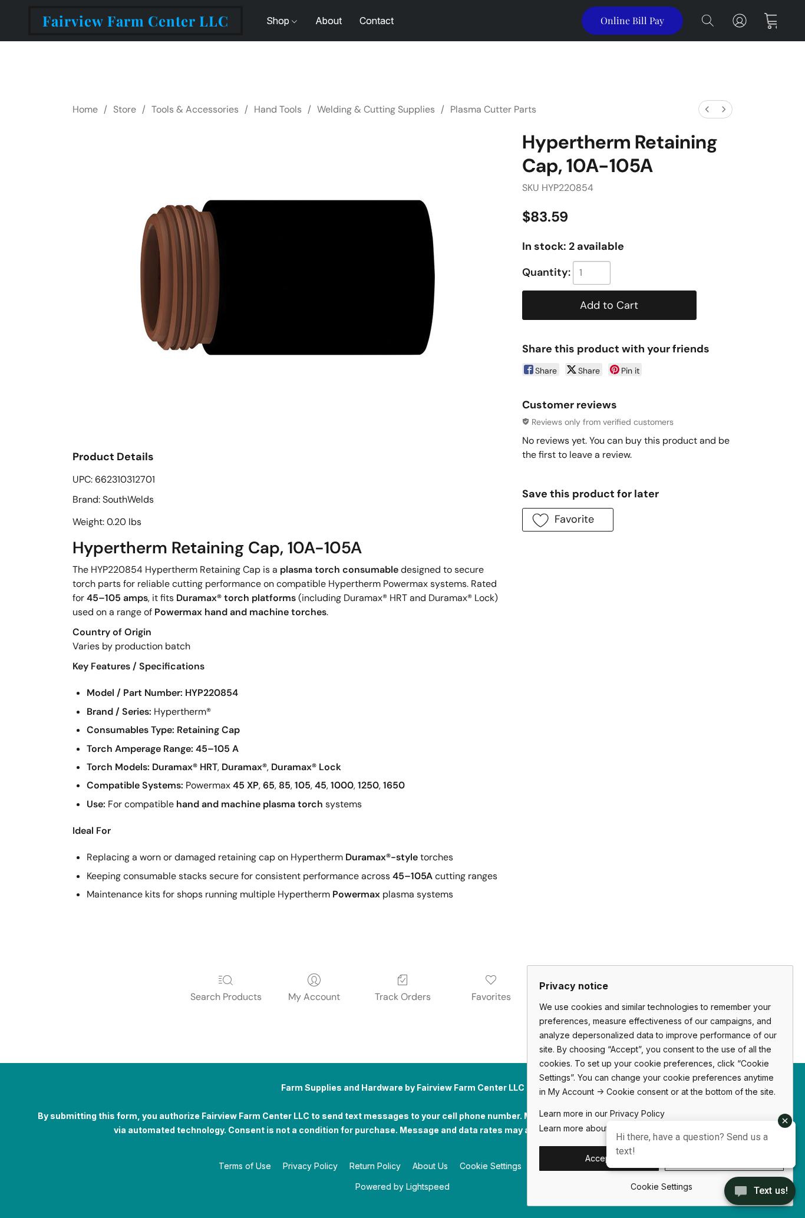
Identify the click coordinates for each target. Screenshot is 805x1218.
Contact (376, 21)
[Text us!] (760, 1192)
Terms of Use (245, 1166)
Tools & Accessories (195, 109)
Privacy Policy (310, 1166)
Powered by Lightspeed (402, 1186)
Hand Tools (278, 109)
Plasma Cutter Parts (493, 109)
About (328, 21)
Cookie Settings (491, 1166)
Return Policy (375, 1166)
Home (85, 109)
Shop (279, 21)
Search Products (226, 997)
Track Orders (403, 997)
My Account (314, 997)
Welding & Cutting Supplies (376, 109)
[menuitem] (707, 109)
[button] (135, 20)
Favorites (491, 997)
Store (124, 109)
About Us (430, 1166)
